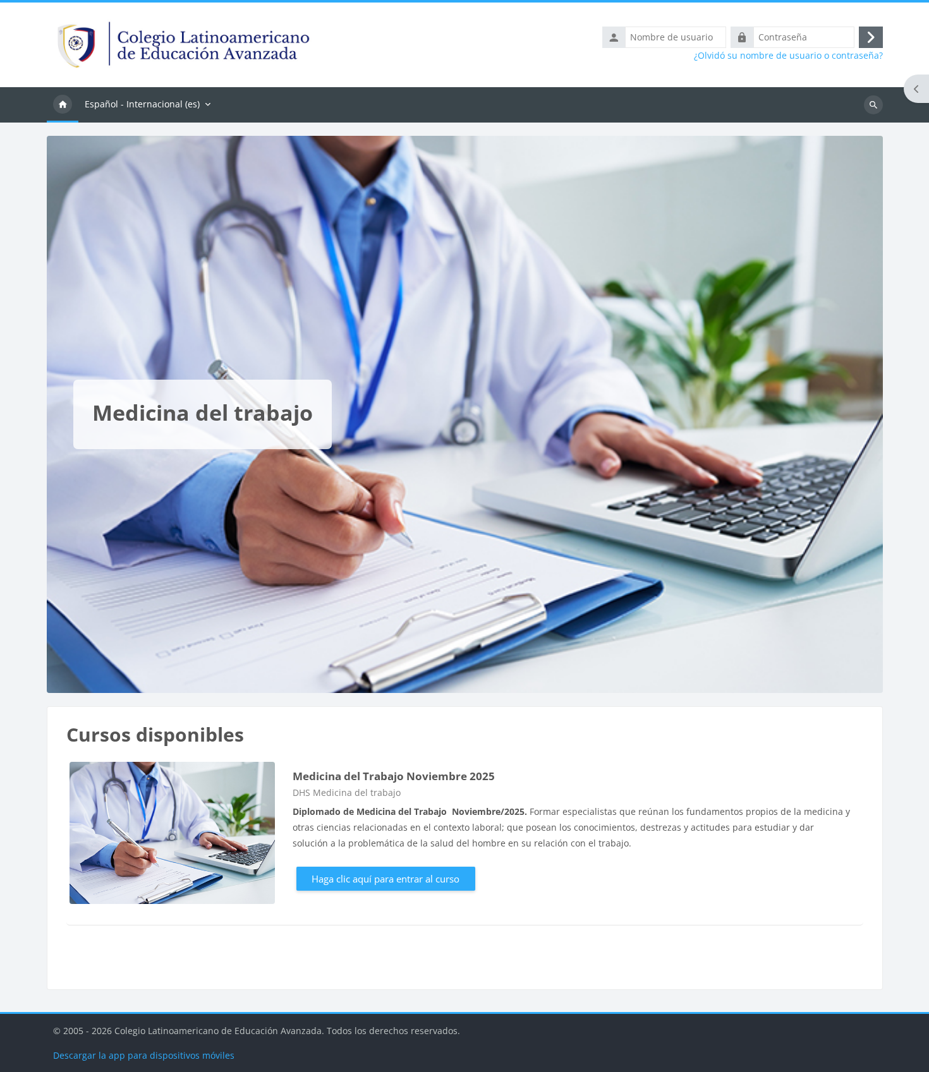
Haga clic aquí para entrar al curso (385, 878)
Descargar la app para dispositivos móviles (143, 1055)
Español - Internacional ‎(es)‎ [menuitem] (142, 104)
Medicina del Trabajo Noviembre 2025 (394, 776)
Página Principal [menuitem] (62, 105)
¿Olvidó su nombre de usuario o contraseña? (788, 55)
